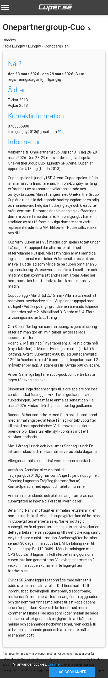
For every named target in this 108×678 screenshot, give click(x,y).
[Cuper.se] (55, 12)
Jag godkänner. (72, 672)
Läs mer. (55, 664)
